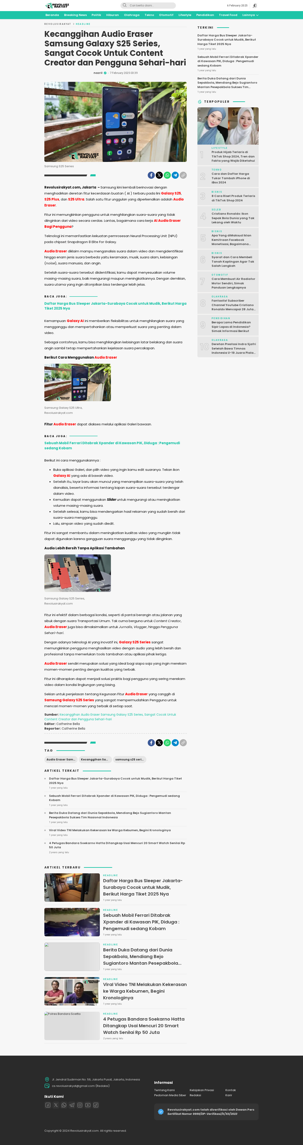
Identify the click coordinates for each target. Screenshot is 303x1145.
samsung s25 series (130, 759)
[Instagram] (79, 1105)
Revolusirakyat (57, 24)
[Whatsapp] (63, 1105)
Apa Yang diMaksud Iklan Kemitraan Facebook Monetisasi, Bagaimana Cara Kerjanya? (231, 242)
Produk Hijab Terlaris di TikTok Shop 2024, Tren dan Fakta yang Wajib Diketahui (233, 156)
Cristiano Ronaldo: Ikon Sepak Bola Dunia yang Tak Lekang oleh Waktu (233, 218)
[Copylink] (183, 175)
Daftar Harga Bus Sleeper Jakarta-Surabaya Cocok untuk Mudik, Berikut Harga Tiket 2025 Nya (115, 306)
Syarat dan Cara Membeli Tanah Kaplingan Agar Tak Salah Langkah (233, 261)
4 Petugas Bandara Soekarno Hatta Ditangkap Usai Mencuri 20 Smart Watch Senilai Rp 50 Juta (117, 845)
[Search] (125, 5)
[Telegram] (175, 175)
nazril (98, 73)
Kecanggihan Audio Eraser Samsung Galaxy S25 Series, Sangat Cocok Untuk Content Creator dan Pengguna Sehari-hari (110, 716)
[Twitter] (159, 175)
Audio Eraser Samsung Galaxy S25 (62, 759)
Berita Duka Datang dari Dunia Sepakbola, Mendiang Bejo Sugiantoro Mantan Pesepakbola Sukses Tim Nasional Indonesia (110, 815)
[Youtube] (87, 1105)
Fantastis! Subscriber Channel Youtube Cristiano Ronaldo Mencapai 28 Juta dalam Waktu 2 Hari (233, 307)
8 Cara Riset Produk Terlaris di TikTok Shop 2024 (233, 198)
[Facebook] (151, 175)
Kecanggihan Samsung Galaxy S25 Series (96, 759)
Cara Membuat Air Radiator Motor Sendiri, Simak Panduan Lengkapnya (233, 283)
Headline (83, 24)
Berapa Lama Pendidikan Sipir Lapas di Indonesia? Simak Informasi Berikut (231, 326)
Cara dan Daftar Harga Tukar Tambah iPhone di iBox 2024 (231, 178)
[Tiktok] (95, 1105)
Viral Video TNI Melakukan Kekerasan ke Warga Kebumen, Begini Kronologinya (110, 830)
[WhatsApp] (167, 175)
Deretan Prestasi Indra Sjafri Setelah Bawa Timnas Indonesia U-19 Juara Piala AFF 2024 (234, 350)
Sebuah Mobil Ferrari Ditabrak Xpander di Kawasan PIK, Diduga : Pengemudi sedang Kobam (112, 445)
